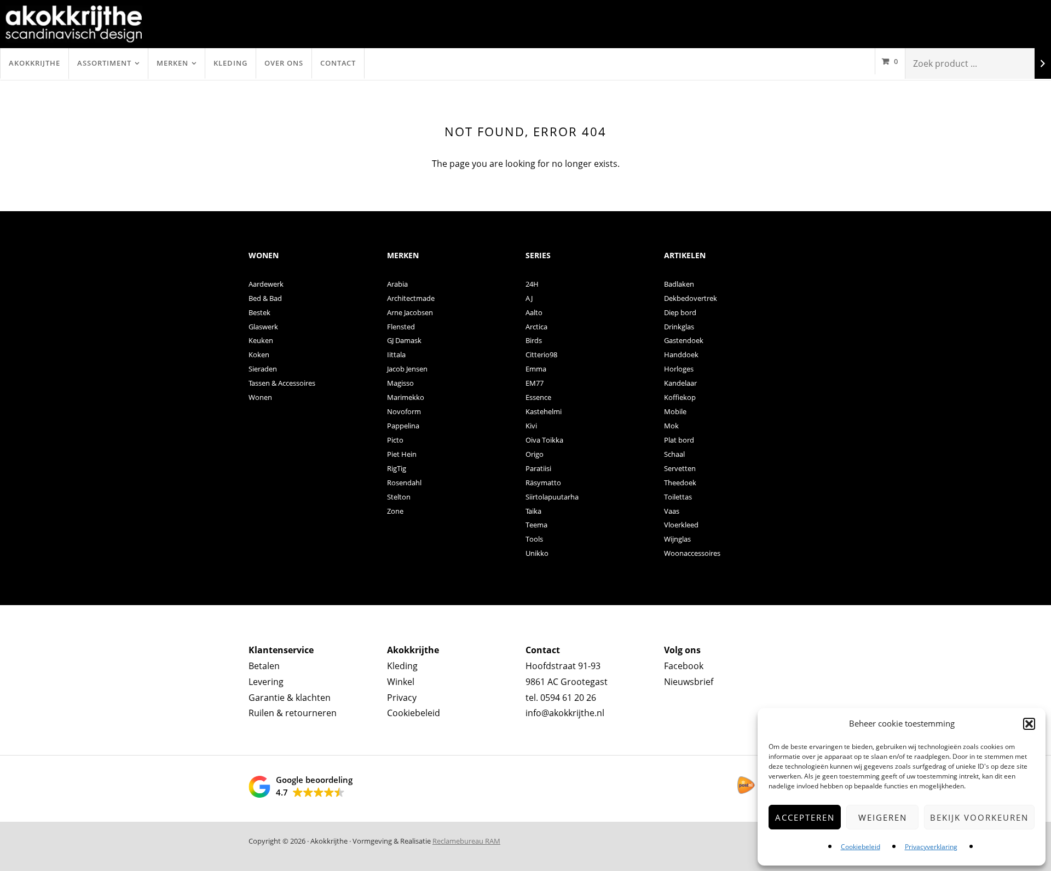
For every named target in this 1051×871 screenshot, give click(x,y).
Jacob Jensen (407, 369)
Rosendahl (404, 482)
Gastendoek (683, 340)
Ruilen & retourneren (293, 713)
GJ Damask (404, 340)
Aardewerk (266, 284)
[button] (1029, 723)
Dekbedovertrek (690, 298)
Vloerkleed (681, 525)
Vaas (671, 511)
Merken (172, 63)
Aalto (534, 312)
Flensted (401, 327)
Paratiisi (538, 468)
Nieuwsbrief (688, 682)
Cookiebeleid (860, 846)
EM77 (535, 383)
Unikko (537, 553)
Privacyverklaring (931, 846)
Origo (535, 454)
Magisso (400, 383)
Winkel (400, 682)
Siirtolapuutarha (552, 497)
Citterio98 (541, 354)
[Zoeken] (1043, 63)
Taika (533, 511)
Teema (536, 525)
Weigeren (882, 817)
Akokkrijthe (34, 63)
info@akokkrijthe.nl (565, 713)
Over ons (283, 63)
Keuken (261, 340)
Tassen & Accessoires (282, 383)
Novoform (404, 411)
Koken (259, 354)
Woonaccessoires (692, 553)
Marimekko (405, 397)
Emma (536, 369)
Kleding (230, 63)
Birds (534, 340)
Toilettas (678, 497)
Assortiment (104, 63)
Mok (671, 426)
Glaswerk (263, 327)
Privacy (402, 698)
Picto (395, 440)
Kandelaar (680, 383)
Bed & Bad (265, 298)
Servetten (680, 468)
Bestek (259, 312)
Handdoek (681, 354)
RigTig (396, 468)
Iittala (396, 354)
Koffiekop (680, 397)
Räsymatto (543, 482)
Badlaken (679, 284)
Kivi (531, 426)
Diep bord (680, 312)
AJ (529, 298)
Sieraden (263, 369)
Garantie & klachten (290, 698)
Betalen (264, 666)
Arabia (397, 284)
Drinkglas (679, 327)
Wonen (260, 397)
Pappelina (403, 426)
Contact (338, 63)
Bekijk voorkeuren (979, 817)
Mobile (675, 411)
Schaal (674, 454)
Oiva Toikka (544, 440)
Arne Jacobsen (410, 312)
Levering (266, 682)
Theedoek (680, 482)
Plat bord (679, 440)
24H (532, 284)
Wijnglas (677, 539)
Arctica (536, 327)
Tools (534, 539)
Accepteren (805, 817)
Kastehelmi (544, 411)
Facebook (683, 666)
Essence (538, 397)
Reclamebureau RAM (466, 841)
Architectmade (411, 298)
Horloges (679, 369)
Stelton (399, 497)
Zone (395, 511)
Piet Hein (402, 454)
